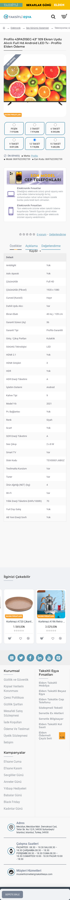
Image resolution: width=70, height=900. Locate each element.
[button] (7, 85)
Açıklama (31, 246)
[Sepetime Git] (64, 17)
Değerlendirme (50, 246)
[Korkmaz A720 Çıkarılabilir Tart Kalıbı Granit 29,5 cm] (19, 604)
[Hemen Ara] (53, 17)
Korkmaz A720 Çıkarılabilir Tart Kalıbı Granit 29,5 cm (19, 621)
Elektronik (16, 28)
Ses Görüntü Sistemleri (37, 28)
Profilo (34, 156)
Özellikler (16, 246)
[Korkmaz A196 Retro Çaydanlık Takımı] (51, 604)
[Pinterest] (58, 657)
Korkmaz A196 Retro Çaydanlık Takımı (52, 621)
